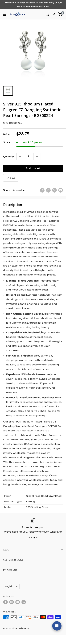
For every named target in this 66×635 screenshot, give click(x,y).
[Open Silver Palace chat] (57, 626)
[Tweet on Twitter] (54, 190)
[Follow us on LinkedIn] (23, 602)
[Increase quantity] (36, 156)
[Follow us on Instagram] (11, 602)
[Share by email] (60, 190)
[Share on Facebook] (42, 190)
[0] (60, 14)
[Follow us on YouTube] (17, 602)
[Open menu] (4, 14)
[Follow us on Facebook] (5, 602)
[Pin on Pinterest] (48, 190)
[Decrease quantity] (19, 156)
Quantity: (8, 156)
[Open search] (47, 14)
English (8, 586)
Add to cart (33, 168)
